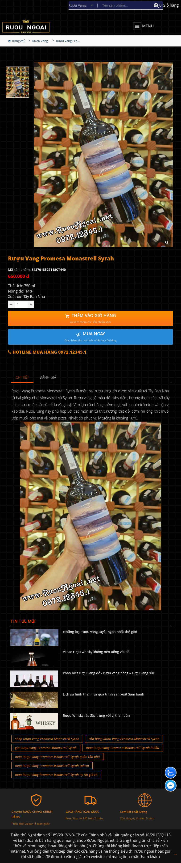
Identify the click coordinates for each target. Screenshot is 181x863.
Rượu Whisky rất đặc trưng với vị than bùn (96, 715)
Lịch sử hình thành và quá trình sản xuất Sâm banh (103, 694)
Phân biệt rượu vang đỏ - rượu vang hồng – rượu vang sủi (108, 673)
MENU (147, 26)
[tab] (22, 377)
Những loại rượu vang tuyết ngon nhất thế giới (100, 631)
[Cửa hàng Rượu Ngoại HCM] (29, 25)
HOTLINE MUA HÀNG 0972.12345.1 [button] (48, 352)
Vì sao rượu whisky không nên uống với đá (96, 651)
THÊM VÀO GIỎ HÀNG (93, 318)
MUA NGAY (90, 336)
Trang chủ (18, 41)
